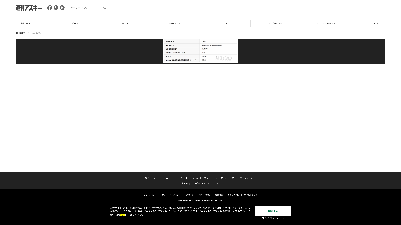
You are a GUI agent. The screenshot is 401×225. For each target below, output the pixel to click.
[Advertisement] (328, 9)
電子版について (250, 194)
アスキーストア (276, 23)
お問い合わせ (204, 194)
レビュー (157, 178)
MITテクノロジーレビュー (209, 183)
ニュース (169, 178)
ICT (225, 23)
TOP (376, 23)
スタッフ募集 (233, 194)
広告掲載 (219, 194)
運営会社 (189, 194)
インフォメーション (326, 23)
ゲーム (75, 23)
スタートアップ (175, 23)
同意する (273, 211)
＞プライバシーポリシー (273, 218)
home (22, 32)
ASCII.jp (187, 183)
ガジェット (25, 23)
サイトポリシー (150, 194)
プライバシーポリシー (171, 194)
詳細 (122, 214)
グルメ (125, 23)
